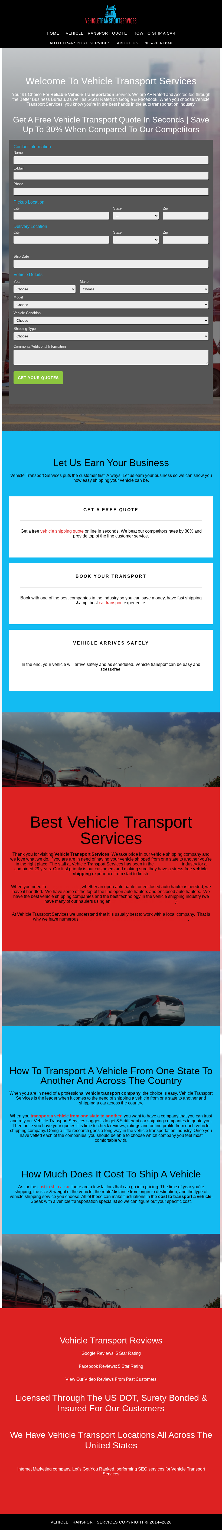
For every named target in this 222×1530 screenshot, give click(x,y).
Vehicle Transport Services (111, 14)
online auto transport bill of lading (143, 901)
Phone (19, 184)
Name (18, 153)
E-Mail (19, 168)
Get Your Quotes (38, 378)
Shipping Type (25, 329)
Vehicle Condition (27, 313)
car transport (111, 602)
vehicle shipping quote (62, 531)
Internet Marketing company (43, 1469)
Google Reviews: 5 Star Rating (111, 1353)
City (17, 208)
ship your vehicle (63, 886)
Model (18, 297)
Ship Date (21, 256)
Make (84, 282)
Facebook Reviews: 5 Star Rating (111, 1366)
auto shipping (168, 864)
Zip (165, 208)
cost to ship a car (53, 1186)
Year (17, 282)
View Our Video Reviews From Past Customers (111, 1379)
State (117, 208)
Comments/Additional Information (40, 346)
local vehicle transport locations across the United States (134, 919)
